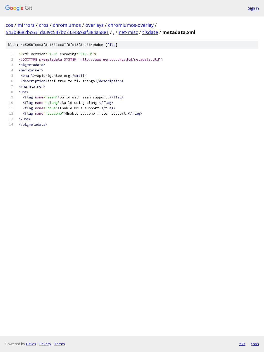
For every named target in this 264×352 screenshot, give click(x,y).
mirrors (26, 25)
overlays (94, 25)
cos (9, 25)
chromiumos (67, 25)
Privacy (45, 343)
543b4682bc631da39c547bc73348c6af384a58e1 (57, 32)
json (255, 343)
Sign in (253, 8)
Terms (59, 343)
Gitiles (31, 343)
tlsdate (150, 32)
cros (43, 25)
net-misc (128, 32)
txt (242, 343)
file (111, 45)
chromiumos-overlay (131, 25)
